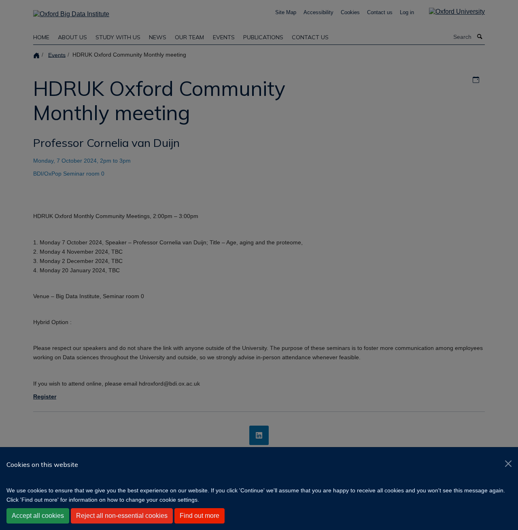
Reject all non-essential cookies (122, 515)
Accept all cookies (38, 515)
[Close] (508, 463)
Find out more (199, 515)
